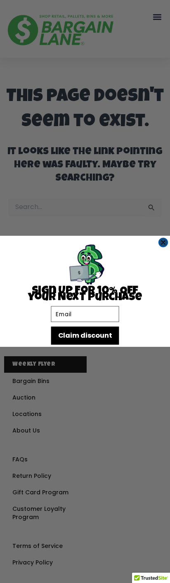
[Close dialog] (163, 242)
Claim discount (85, 336)
